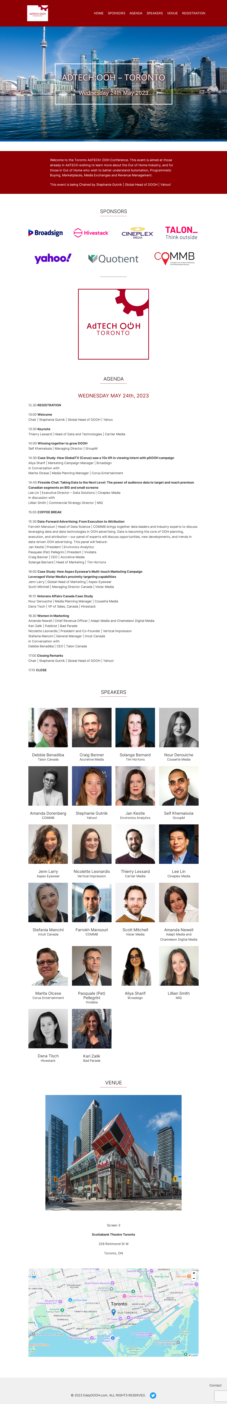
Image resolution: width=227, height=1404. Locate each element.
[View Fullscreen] (33, 1273)
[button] (113, 1312)
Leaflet (194, 1355)
